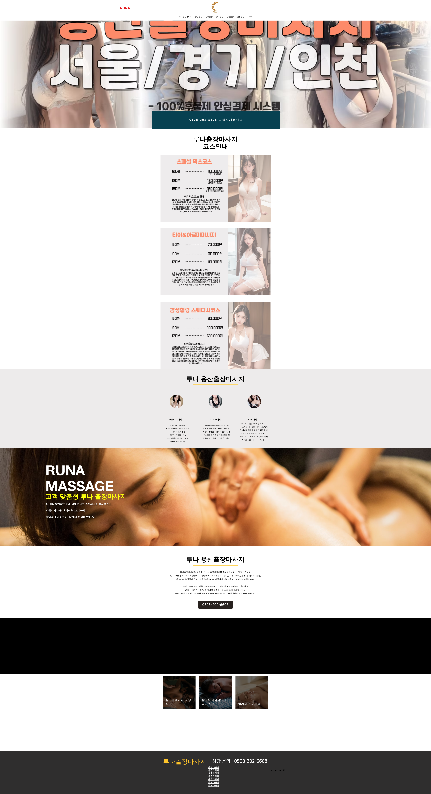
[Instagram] (284, 770)
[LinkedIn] (280, 770)
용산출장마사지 (223, 559)
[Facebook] (271, 770)
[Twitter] (276, 770)
